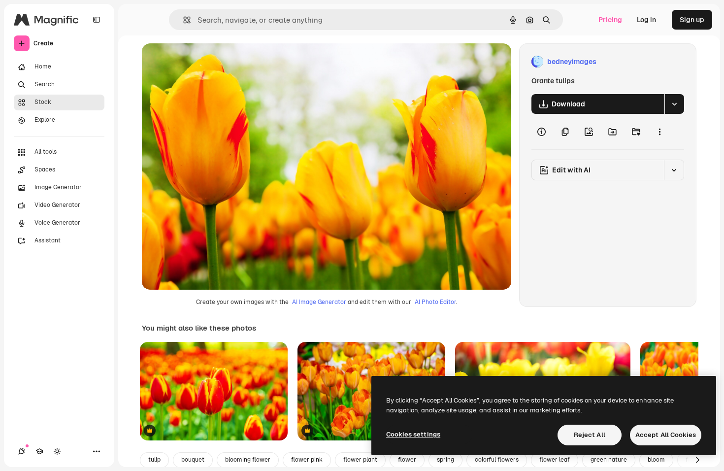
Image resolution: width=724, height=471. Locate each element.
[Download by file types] (674, 104)
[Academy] (39, 451)
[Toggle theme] (57, 451)
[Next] (697, 460)
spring (445, 460)
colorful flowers (497, 460)
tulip (154, 460)
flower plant (360, 460)
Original (205, 62)
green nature (609, 460)
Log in (646, 19)
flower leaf (554, 460)
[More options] (659, 131)
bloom (656, 460)
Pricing (610, 19)
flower (407, 460)
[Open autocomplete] (183, 20)
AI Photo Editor (435, 302)
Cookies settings (413, 434)
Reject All (589, 435)
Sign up (692, 19)
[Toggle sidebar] (96, 20)
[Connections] (22, 451)
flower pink (307, 460)
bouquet (192, 460)
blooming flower (247, 460)
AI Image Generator (319, 302)
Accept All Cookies (665, 435)
